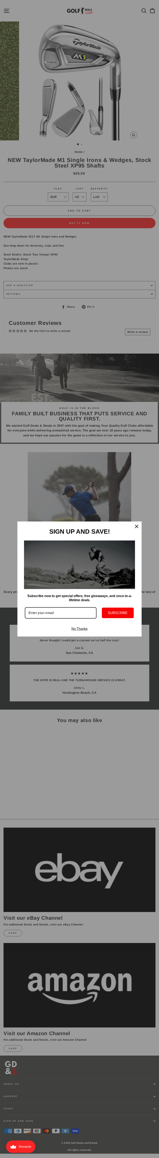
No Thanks (79, 629)
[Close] (137, 526)
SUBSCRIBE (118, 613)
